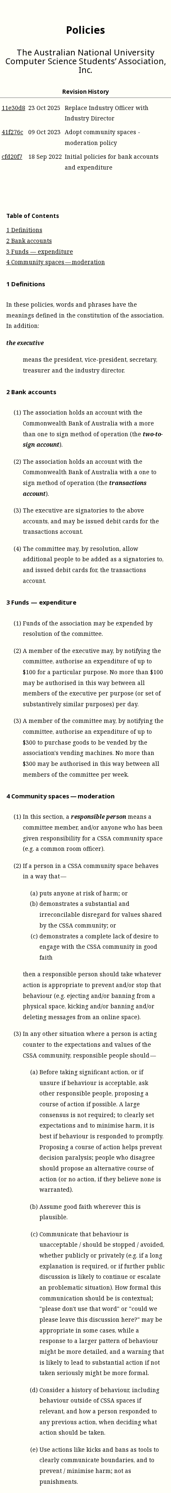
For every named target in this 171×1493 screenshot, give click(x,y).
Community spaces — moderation (55, 262)
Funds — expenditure (39, 251)
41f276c (12, 132)
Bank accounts (29, 241)
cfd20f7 (12, 156)
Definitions (24, 230)
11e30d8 (13, 108)
